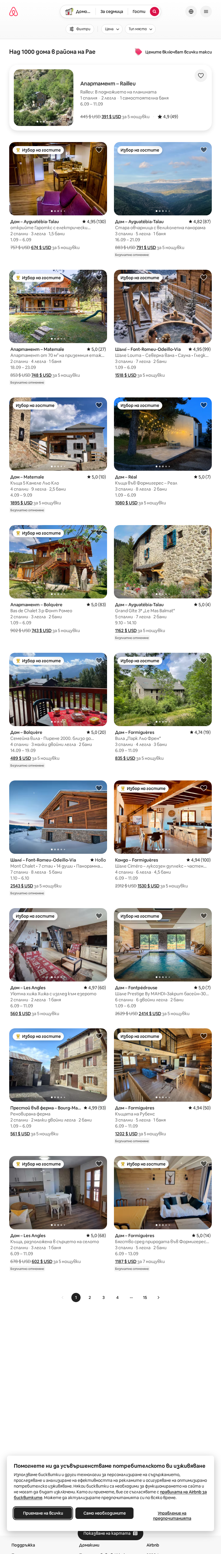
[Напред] (158, 1297)
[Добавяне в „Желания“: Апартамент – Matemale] (99, 277)
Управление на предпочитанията (172, 1516)
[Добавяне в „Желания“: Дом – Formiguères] (203, 660)
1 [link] (76, 1297)
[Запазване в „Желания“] (201, 75)
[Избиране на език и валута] (191, 11)
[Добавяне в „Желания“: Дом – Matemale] (99, 404)
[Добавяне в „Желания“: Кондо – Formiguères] (203, 788)
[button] (111, 116)
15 (145, 1297)
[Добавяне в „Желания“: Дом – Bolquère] (99, 660)
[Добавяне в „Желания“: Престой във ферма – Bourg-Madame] (99, 1035)
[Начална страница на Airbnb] (13, 11)
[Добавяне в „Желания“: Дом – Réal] (203, 404)
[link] (62, 1297)
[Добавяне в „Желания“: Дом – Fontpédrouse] (203, 915)
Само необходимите (104, 1513)
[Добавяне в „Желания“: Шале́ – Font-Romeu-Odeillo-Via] (203, 277)
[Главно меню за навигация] (206, 11)
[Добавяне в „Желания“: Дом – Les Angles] (99, 915)
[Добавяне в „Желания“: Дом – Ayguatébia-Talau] (99, 149)
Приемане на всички (43, 1513)
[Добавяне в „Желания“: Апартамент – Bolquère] (99, 532)
